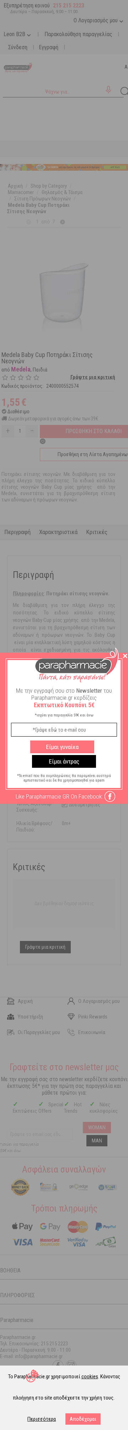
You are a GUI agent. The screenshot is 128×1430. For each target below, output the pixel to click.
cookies (89, 1376)
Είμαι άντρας (64, 761)
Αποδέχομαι (83, 1419)
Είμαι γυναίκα (62, 746)
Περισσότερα (41, 1419)
